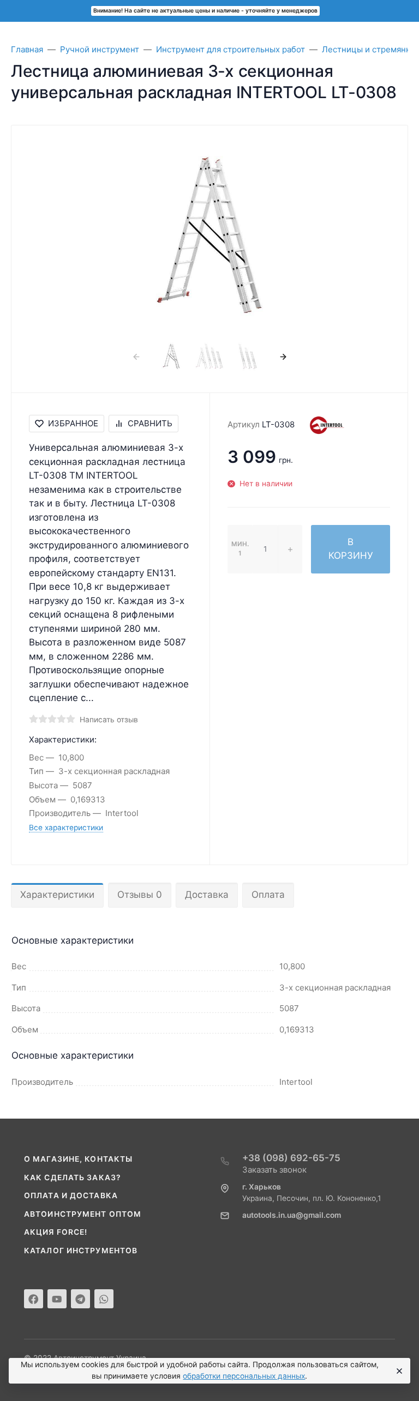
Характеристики (57, 894)
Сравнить (150, 423)
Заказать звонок (274, 1169)
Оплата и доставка (71, 1195)
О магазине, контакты (78, 1159)
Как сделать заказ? (72, 1177)
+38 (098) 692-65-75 (291, 1157)
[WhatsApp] (103, 1298)
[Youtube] (57, 1298)
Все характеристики (66, 827)
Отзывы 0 (139, 894)
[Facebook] (33, 1298)
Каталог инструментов (80, 1250)
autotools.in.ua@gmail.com (291, 1215)
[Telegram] (80, 1298)
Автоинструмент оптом (82, 1214)
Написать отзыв (109, 719)
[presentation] (136, 356)
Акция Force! (55, 1232)
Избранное (73, 423)
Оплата (268, 894)
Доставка (207, 894)
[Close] (398, 1371)
